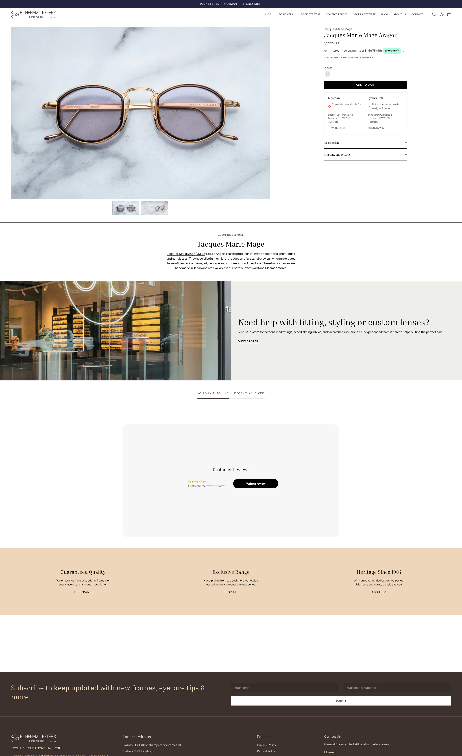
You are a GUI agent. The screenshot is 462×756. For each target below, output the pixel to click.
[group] (231, 4)
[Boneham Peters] (33, 14)
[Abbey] (327, 74)
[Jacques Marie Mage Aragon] (125, 208)
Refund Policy (266, 751)
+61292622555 (376, 128)
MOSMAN (230, 3)
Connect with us (137, 737)
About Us (379, 592)
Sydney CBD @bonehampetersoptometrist (152, 745)
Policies (263, 737)
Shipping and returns (337, 154)
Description (331, 142)
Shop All (231, 592)
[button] (268, 14)
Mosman (330, 752)
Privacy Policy (266, 745)
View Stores (248, 341)
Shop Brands (82, 592)
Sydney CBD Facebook (138, 751)
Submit (340, 700)
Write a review (255, 483)
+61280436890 (337, 128)
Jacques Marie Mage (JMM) (186, 253)
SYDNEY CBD (251, 3)
